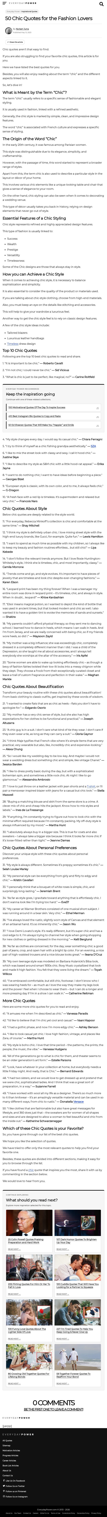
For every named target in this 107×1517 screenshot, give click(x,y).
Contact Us (8, 1475)
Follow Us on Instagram (16, 1497)
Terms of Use (55, 1513)
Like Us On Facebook (15, 1481)
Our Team (17, 1513)
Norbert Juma (22, 29)
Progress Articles (10, 1455)
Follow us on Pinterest (15, 1491)
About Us (7, 1470)
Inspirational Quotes (29, 11)
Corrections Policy (68, 1513)
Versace (78, 1101)
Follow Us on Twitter (15, 1486)
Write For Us (44, 1513)
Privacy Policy (96, 1513)
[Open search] (101, 3)
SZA (93, 446)
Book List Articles (11, 1465)
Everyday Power (13, 11)
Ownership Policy (83, 1513)
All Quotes (7, 1440)
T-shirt (91, 786)
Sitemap (6, 1445)
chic (31, 1170)
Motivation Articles (11, 1450)
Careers (35, 1513)
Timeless (12, 343)
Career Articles (9, 1460)
